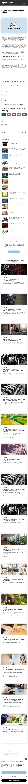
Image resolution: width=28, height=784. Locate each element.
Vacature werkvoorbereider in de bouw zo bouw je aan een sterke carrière (17, 168)
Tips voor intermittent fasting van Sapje (13, 729)
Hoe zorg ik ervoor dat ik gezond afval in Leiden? (14, 91)
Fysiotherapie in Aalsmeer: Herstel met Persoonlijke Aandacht (13, 520)
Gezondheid (5, 14)
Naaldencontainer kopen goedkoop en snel (13, 670)
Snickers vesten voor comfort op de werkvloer (16, 212)
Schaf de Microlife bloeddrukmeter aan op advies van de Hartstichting (13, 700)
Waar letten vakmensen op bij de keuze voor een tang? (17, 193)
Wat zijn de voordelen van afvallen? (14, 95)
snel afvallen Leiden (16, 40)
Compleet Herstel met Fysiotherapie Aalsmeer (13, 460)
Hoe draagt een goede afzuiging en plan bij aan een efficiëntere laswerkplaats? (17, 149)
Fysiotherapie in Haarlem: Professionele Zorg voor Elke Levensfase (14, 490)
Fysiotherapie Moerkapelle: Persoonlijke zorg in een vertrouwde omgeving (14, 400)
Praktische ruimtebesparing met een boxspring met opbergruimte (17, 205)
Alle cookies (14, 772)
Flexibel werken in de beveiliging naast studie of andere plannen (17, 155)
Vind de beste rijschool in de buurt (16, 198)
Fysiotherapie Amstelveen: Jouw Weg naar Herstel (13, 580)
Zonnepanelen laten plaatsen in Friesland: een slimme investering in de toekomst (13, 430)
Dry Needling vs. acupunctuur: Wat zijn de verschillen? (13, 640)
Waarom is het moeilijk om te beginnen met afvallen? (14, 86)
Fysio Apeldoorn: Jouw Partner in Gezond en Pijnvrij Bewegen (12, 340)
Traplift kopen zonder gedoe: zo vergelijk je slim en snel (15, 180)
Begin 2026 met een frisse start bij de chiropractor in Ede (13, 280)
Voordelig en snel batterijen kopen (16, 230)
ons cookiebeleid (21, 768)
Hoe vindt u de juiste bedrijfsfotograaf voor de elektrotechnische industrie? (17, 187)
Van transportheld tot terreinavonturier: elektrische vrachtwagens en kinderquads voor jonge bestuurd (17, 162)
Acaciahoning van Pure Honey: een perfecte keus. (12, 610)
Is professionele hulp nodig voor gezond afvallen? (14, 104)
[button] (26, 759)
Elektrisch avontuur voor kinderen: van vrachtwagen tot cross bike (17, 143)
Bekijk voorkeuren (14, 780)
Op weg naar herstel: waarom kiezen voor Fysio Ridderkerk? (13, 310)
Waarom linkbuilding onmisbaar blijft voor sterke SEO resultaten (17, 174)
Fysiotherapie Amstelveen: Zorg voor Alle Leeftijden (13, 550)
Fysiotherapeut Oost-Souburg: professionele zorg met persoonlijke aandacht (13, 370)
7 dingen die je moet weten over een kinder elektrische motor (16, 218)
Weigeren (14, 776)
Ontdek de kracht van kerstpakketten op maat (17, 224)
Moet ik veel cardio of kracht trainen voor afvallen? (14, 100)
